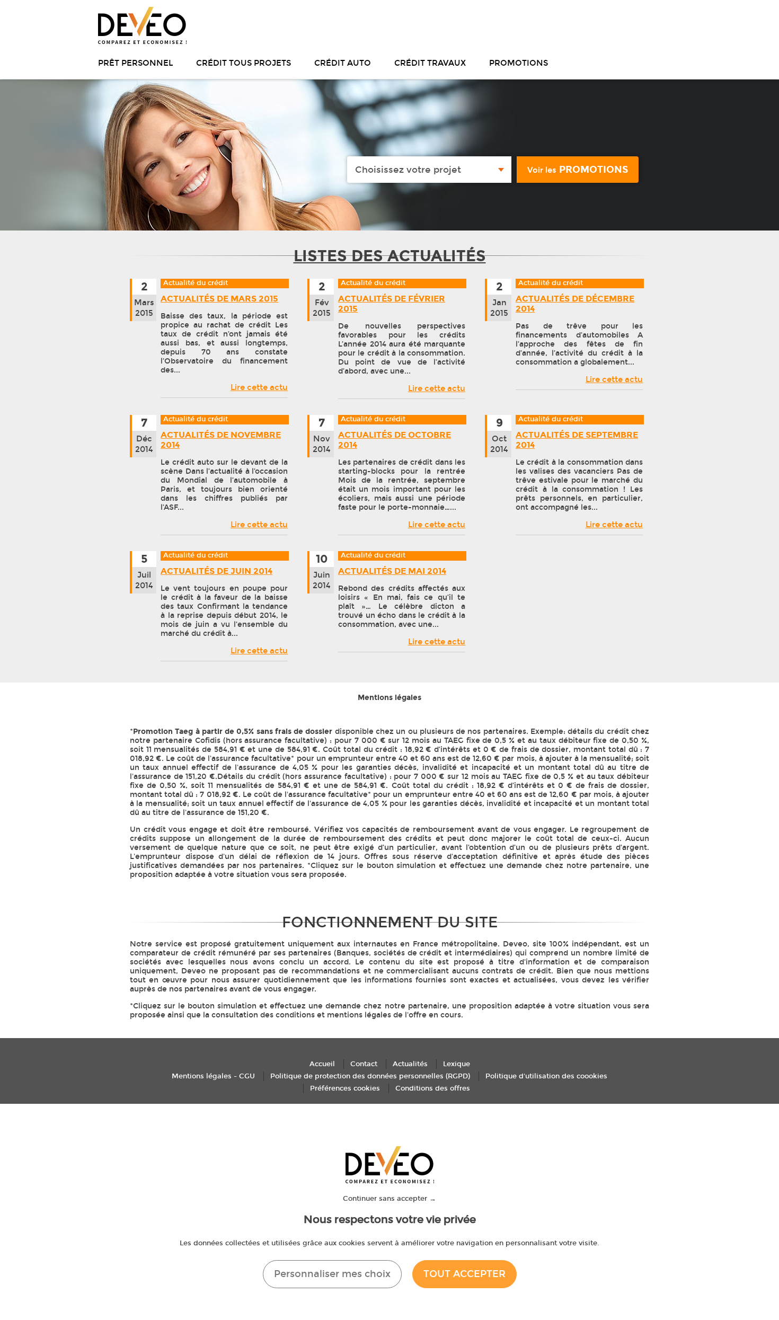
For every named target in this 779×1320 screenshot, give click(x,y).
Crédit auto (342, 63)
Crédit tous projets (243, 63)
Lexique (456, 1064)
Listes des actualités (390, 255)
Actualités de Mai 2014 (392, 571)
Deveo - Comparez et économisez (142, 25)
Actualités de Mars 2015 (219, 299)
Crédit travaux (430, 63)
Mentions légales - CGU (213, 1076)
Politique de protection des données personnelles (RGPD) (370, 1076)
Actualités (410, 1064)
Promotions (518, 63)
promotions (577, 169)
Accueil (322, 1064)
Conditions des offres (432, 1088)
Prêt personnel (135, 63)
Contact (363, 1064)
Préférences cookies (345, 1088)
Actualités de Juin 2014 (216, 571)
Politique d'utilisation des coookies (546, 1076)
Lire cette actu (259, 387)
